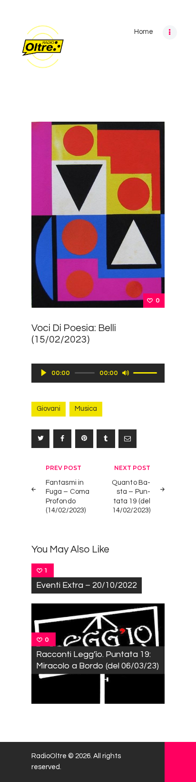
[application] (98, 373)
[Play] (44, 372)
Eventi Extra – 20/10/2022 (86, 585)
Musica (86, 408)
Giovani (48, 408)
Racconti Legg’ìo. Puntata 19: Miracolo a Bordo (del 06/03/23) (97, 660)
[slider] (146, 372)
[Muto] (125, 372)
